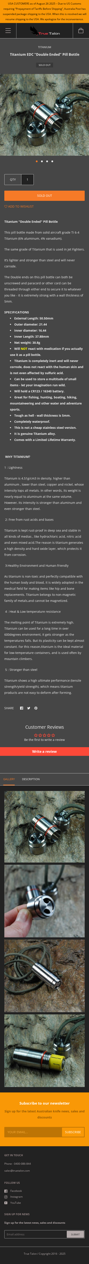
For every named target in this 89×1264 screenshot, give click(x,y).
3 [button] (47, 161)
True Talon (30, 1254)
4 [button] (52, 161)
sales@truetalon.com (17, 1170)
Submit (75, 1234)
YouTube (15, 1203)
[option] (44, 115)
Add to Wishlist (20, 206)
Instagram (16, 1197)
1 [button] (37, 161)
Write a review (44, 751)
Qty (13, 179)
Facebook (16, 1191)
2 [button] (42, 161)
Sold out (44, 195)
